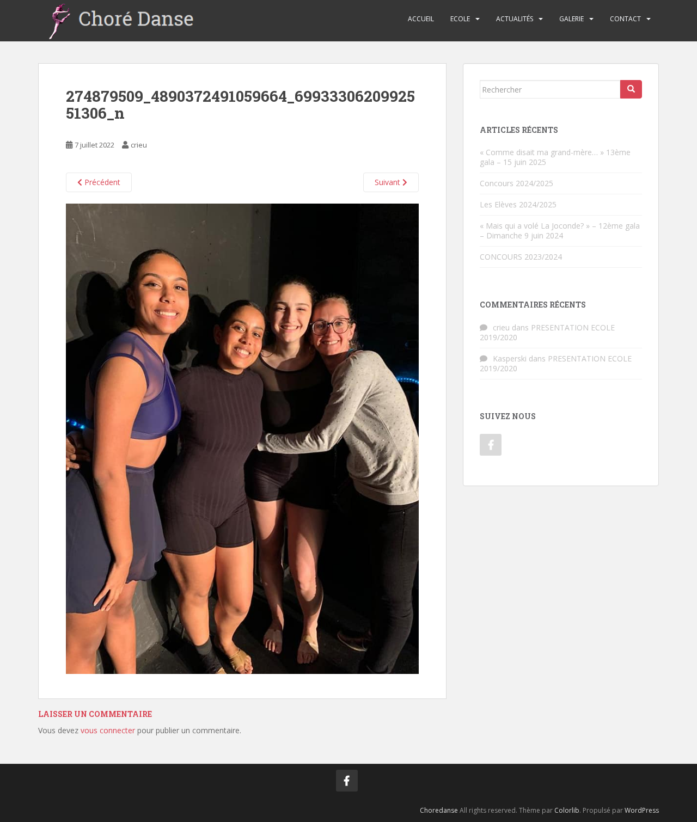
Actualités (514, 18)
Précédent (101, 182)
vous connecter (108, 730)
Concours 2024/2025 (516, 183)
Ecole (460, 18)
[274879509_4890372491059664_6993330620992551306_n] (242, 438)
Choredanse (439, 810)
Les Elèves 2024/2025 (518, 204)
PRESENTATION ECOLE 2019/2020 (547, 332)
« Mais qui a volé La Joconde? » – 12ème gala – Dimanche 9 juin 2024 (560, 230)
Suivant (388, 182)
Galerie (571, 18)
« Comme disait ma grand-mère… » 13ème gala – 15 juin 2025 (555, 157)
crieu (139, 145)
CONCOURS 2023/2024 (521, 256)
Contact (625, 18)
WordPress (642, 810)
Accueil (421, 18)
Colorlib (566, 810)
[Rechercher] (631, 89)
